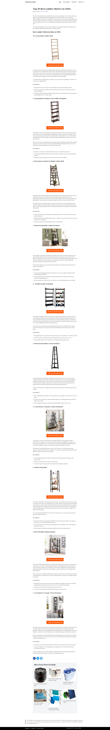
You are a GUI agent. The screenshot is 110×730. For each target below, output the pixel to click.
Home (60, 2)
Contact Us (74, 2)
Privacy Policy (66, 2)
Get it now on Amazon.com (55, 65)
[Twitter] (37, 658)
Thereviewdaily (45, 11)
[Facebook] (34, 658)
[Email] (41, 658)
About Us (80, 2)
